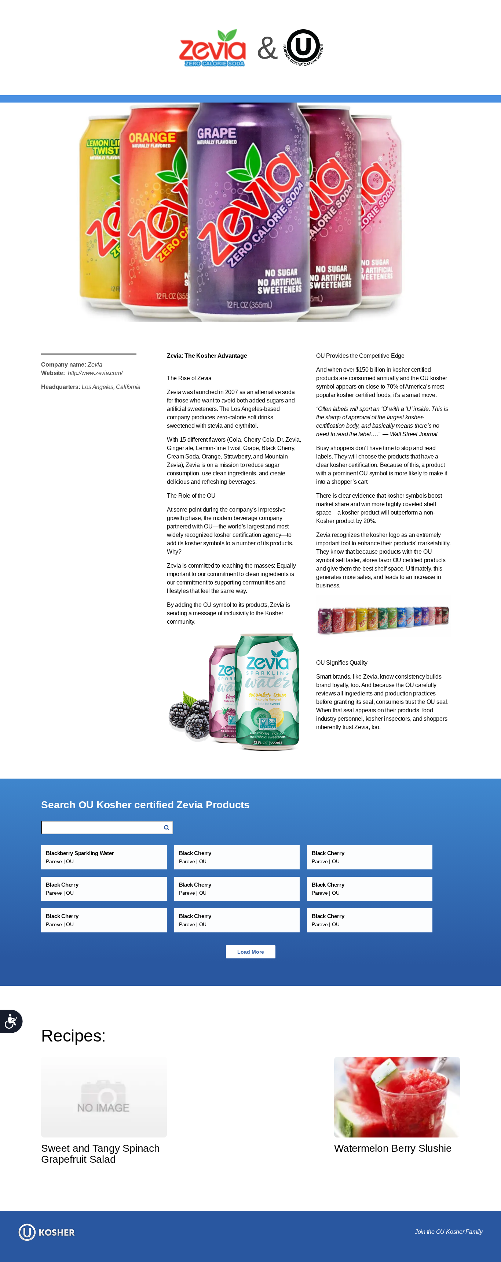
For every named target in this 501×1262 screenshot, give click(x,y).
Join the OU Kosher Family (449, 1232)
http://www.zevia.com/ (95, 373)
